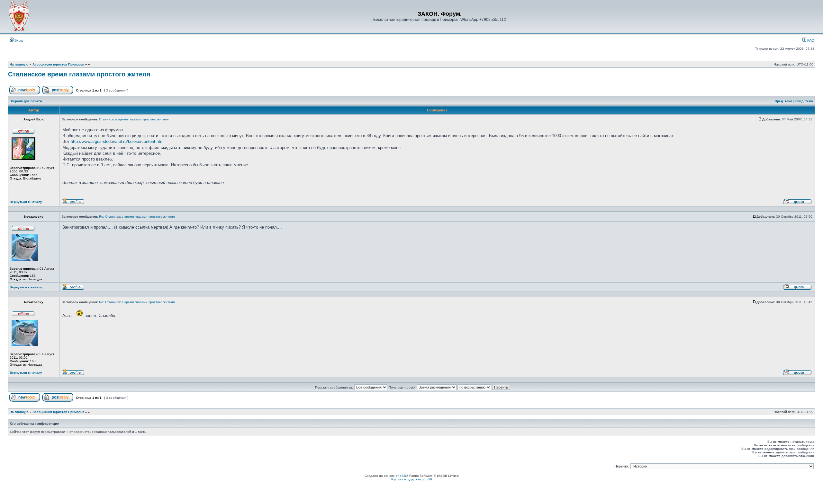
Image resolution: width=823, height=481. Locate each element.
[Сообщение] (760, 119)
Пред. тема (783, 101)
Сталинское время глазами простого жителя (79, 74)
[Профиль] (73, 203)
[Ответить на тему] (57, 93)
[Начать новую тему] (24, 93)
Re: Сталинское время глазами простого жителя (137, 216)
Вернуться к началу (26, 202)
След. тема (804, 101)
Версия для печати (26, 101)
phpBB (401, 475)
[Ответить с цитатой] (797, 203)
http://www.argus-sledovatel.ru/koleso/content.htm (117, 141)
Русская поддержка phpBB (411, 479)
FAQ (810, 40)
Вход (18, 40)
